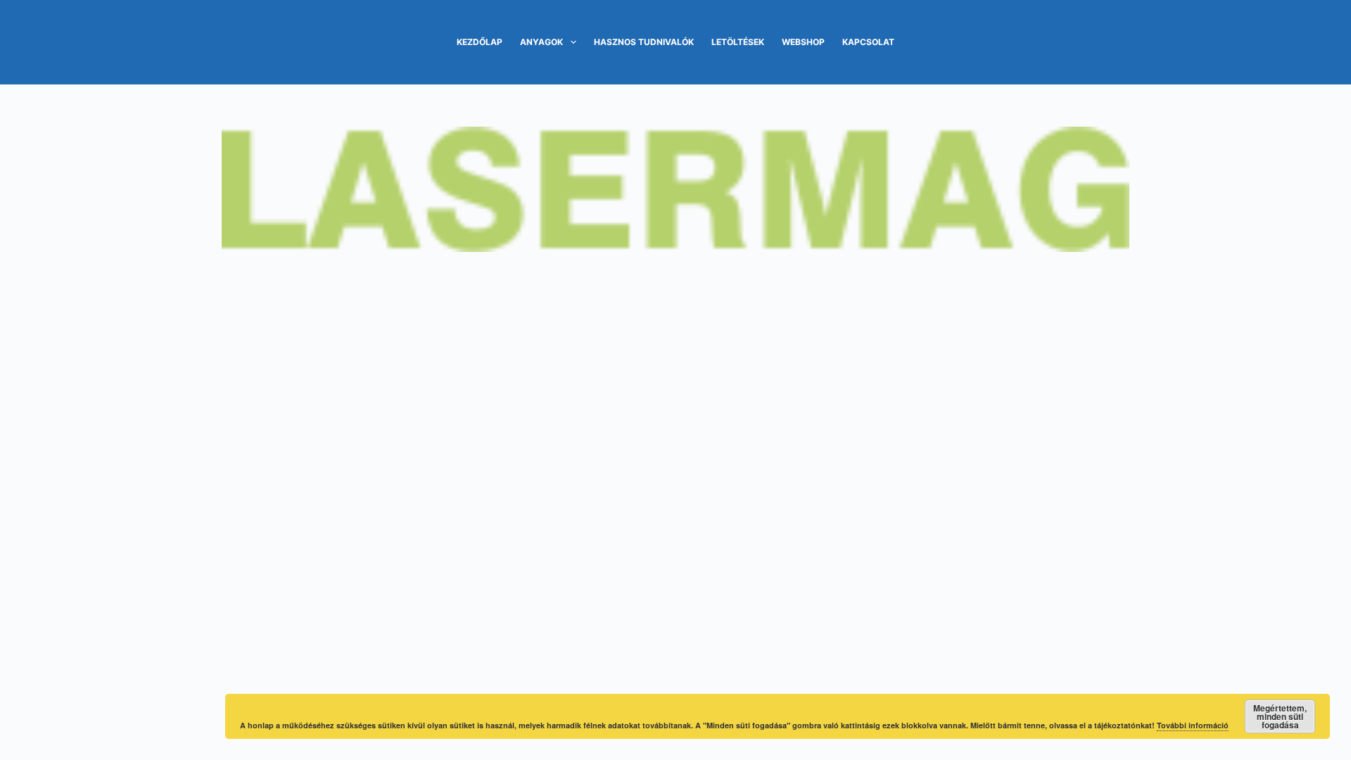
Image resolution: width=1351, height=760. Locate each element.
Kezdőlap (479, 42)
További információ (1193, 725)
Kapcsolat (868, 42)
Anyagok (541, 42)
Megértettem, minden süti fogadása (1280, 716)
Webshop (803, 42)
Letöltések (737, 42)
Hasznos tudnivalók (644, 42)
